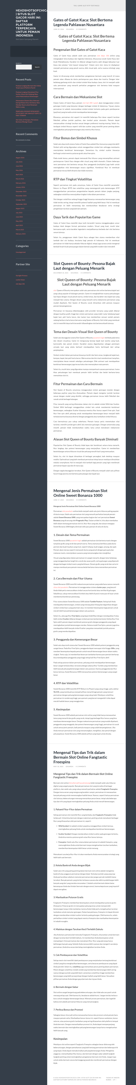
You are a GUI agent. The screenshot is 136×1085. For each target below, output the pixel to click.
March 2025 (20, 230)
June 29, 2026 (58, 29)
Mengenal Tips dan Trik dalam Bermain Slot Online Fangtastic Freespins (80, 757)
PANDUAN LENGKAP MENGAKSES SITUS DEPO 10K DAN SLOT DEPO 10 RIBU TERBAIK (28, 113)
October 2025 (20, 200)
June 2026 (19, 166)
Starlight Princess (21, 275)
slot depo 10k (20, 284)
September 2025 (21, 204)
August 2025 (20, 208)
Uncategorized (20, 252)
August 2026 (20, 157)
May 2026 (19, 170)
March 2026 (20, 179)
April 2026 (19, 174)
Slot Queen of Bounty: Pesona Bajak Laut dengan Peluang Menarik (84, 265)
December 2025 (21, 191)
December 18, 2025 (60, 273)
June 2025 (19, 217)
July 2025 (19, 213)
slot (54, 290)
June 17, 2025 (58, 500)
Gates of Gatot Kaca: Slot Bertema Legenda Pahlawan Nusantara (83, 22)
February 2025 (21, 234)
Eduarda (70, 29)
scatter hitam (20, 280)
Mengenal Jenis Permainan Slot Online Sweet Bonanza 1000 (80, 493)
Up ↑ (114, 1080)
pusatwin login (99, 338)
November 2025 (21, 196)
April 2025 (19, 225)
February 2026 (21, 183)
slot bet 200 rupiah (90, 103)
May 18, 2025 (58, 766)
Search (19, 63)
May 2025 (19, 221)
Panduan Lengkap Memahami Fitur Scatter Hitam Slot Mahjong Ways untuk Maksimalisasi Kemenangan (27, 94)
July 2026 (19, 162)
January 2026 (20, 187)
